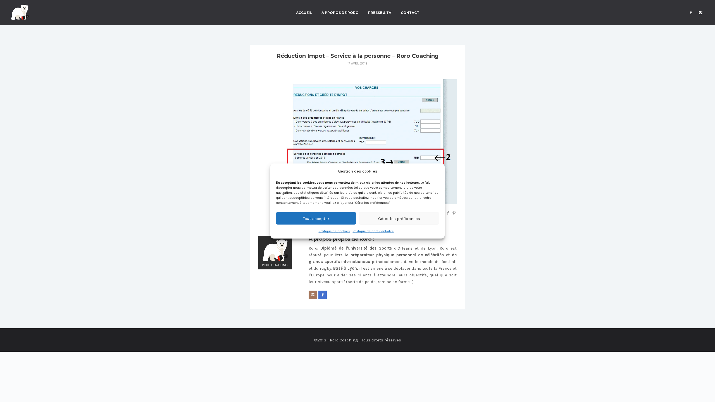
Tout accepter (316, 218)
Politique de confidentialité (373, 231)
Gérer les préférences (399, 218)
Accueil (304, 13)
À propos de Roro (340, 13)
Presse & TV (379, 13)
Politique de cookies (334, 231)
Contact (410, 13)
